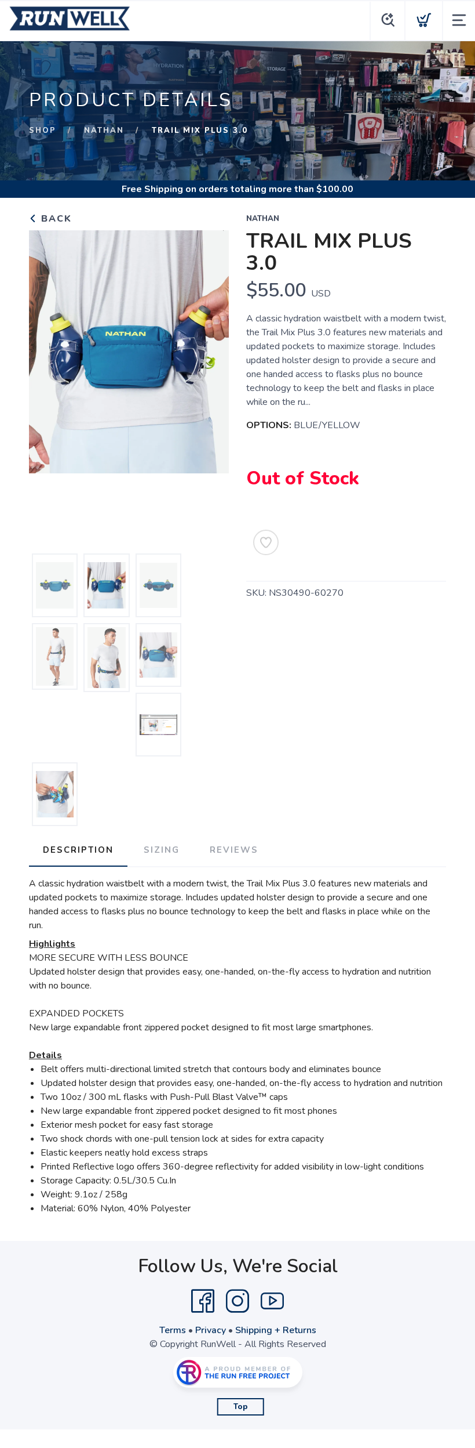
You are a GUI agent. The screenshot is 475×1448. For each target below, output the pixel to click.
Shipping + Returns (275, 1330)
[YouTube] (272, 1301)
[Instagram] (237, 1301)
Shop (42, 130)
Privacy (210, 1330)
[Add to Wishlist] (266, 542)
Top (240, 1407)
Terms (172, 1330)
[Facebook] (202, 1301)
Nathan (104, 130)
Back (55, 218)
